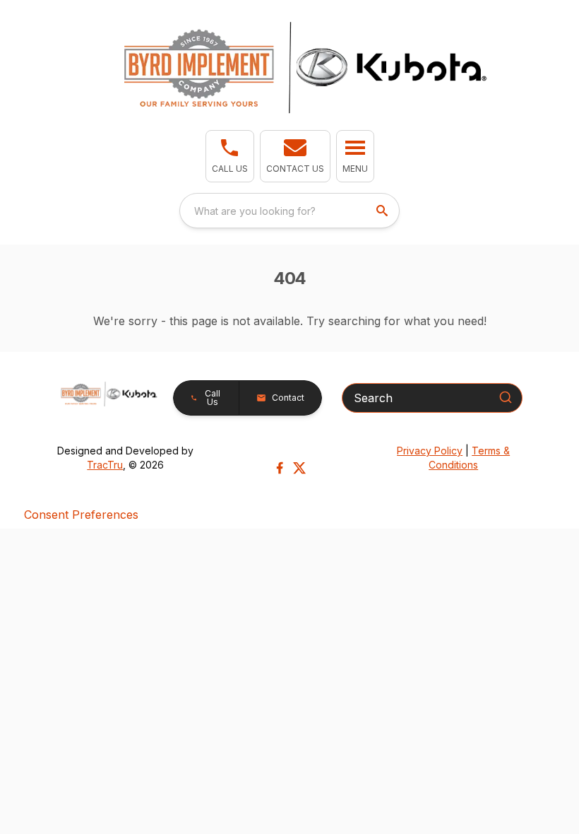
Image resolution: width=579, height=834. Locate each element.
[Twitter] (299, 468)
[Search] (505, 397)
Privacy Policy (429, 451)
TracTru (105, 465)
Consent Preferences (81, 514)
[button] (229, 156)
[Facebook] (280, 468)
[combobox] (289, 211)
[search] (383, 210)
